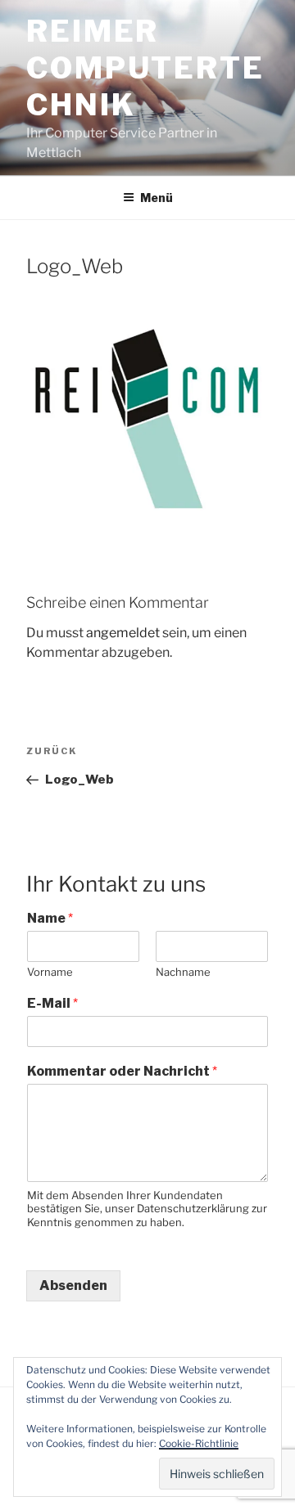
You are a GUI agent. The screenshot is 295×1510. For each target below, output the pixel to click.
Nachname (183, 971)
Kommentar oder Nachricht (122, 1071)
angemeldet (123, 632)
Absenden (73, 1285)
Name (50, 918)
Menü (156, 197)
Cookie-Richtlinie (198, 1443)
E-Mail (52, 1003)
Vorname (50, 971)
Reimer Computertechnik (145, 68)
